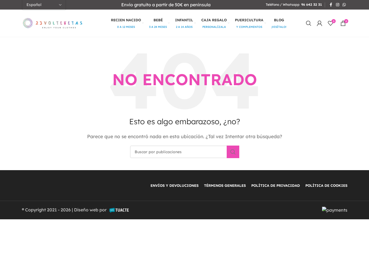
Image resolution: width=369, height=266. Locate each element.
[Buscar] (308, 23)
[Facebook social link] (331, 4)
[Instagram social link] (337, 4)
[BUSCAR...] (233, 152)
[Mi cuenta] (319, 23)
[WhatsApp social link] (344, 4)
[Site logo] (52, 22)
